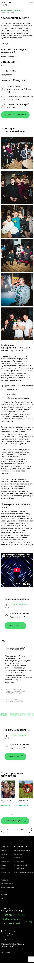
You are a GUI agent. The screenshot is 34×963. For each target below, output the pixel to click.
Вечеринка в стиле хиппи (6, 801)
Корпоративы (19, 861)
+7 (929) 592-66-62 (19, 604)
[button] (11, 814)
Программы (17, 10)
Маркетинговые (7, 884)
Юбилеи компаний (20, 865)
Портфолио (5, 861)
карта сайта (5, 952)
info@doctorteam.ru (19, 613)
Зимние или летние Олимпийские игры (24, 801)
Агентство (4, 850)
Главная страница (6, 10)
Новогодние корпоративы (23, 872)
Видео (3, 865)
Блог (3, 869)
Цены (3, 858)
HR (2, 891)
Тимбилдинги (19, 869)
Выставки (17, 858)
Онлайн (4, 895)
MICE (3, 898)
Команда (4, 854)
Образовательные (7, 887)
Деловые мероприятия (22, 850)
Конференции (19, 854)
